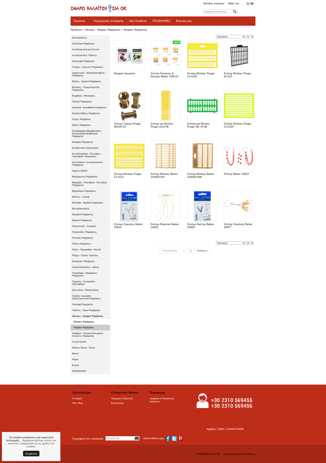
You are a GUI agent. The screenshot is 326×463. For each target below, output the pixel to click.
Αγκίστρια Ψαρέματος (83, 43)
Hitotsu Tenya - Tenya (83, 347)
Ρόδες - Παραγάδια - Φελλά (86, 249)
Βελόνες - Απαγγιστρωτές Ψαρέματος (86, 88)
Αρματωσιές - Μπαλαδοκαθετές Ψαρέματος (88, 74)
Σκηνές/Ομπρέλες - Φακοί (85, 267)
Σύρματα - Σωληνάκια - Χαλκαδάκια (84, 283)
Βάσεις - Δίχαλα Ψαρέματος (86, 81)
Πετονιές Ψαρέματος (82, 238)
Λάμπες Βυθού (80, 171)
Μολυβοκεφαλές (80, 208)
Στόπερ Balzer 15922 (236, 173)
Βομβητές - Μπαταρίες (83, 95)
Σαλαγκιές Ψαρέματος (83, 261)
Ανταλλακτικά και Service (85, 49)
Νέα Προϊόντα (138, 20)
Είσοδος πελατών (213, 3)
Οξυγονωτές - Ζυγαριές (84, 226)
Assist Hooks (79, 342)
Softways (250, 453)
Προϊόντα (79, 20)
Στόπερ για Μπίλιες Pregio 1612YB (162, 125)
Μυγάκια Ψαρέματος (82, 214)
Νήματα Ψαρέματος (82, 220)
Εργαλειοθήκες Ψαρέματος (86, 113)
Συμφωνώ (31, 453)
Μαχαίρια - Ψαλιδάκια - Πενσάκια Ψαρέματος (89, 184)
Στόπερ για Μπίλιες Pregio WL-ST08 (198, 125)
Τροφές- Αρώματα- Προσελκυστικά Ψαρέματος (86, 297)
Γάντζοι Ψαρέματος (82, 101)
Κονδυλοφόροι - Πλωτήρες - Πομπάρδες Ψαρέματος (87, 155)
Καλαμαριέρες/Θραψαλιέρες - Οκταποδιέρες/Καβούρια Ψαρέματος (87, 134)
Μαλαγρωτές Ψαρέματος (85, 176)
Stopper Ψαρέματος (135, 29)
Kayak (75, 365)
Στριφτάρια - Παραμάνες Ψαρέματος (84, 274)
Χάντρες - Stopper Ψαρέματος (102, 29)
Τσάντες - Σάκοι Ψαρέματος (86, 310)
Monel (75, 353)
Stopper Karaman (124, 73)
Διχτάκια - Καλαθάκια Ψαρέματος (89, 107)
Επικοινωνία (183, 20)
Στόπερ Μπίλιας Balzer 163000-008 (200, 175)
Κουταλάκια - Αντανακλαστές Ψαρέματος (87, 163)
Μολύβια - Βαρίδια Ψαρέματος (87, 202)
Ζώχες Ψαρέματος (81, 119)
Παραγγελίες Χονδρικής (109, 20)
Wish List (233, 3)
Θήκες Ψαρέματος (81, 125)
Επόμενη (202, 250)
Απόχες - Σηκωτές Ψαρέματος (87, 67)
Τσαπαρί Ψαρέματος (82, 304)
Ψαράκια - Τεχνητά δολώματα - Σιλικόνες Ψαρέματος (88, 334)
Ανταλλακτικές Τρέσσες (84, 55)
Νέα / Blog (77, 403)
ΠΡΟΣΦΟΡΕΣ (161, 20)
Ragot (75, 359)
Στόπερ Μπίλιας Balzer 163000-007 (164, 175)
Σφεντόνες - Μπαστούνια (85, 290)
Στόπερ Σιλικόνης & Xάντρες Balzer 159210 (164, 75)
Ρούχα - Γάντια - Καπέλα (85, 255)
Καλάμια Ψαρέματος (82, 142)
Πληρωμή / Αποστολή (122, 398)
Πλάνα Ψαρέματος (81, 243)
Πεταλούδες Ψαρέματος (84, 232)
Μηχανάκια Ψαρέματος (84, 191)
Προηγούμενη (169, 250)
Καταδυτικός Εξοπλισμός (85, 148)
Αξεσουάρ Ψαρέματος (83, 61)
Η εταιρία (77, 398)
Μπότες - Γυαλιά (80, 197)
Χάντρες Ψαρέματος (83, 322)
